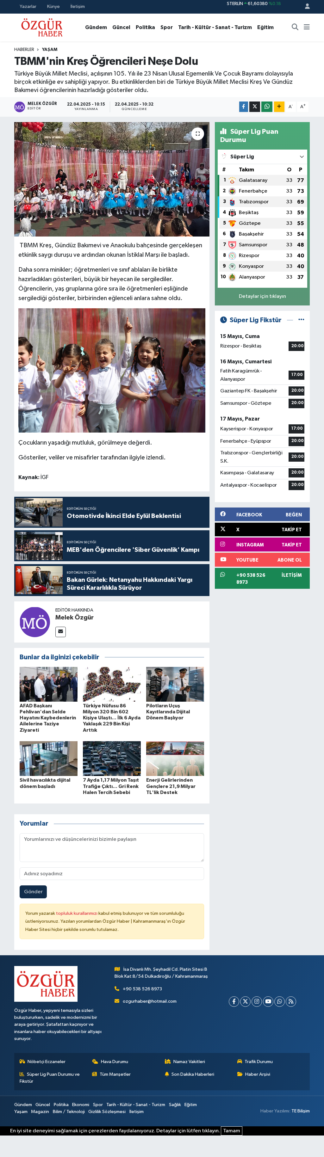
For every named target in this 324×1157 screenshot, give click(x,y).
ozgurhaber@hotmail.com (150, 1001)
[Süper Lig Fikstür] (301, 320)
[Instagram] (257, 1001)
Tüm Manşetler (115, 1074)
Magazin (40, 1111)
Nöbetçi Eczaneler (46, 1061)
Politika (145, 27)
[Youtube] (268, 1001)
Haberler (24, 49)
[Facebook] (234, 1001)
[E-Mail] (60, 632)
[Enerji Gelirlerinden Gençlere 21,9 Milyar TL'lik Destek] (175, 758)
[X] (245, 1001)
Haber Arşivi (257, 1074)
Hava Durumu (114, 1061)
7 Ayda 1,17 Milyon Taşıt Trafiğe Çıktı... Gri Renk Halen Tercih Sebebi (111, 786)
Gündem (96, 27)
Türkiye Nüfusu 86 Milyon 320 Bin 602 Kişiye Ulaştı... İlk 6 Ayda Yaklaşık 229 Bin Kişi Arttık (111, 718)
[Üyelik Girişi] (305, 7)
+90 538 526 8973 (142, 989)
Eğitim (265, 27)
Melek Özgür (74, 617)
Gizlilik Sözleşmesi (107, 1111)
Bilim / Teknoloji (69, 1111)
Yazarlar (28, 6)
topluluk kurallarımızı (77, 913)
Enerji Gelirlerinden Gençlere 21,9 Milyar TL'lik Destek (171, 786)
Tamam (231, 1131)
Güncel (121, 27)
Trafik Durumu (259, 1061)
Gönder (33, 892)
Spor (166, 27)
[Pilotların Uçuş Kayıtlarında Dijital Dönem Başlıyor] (175, 684)
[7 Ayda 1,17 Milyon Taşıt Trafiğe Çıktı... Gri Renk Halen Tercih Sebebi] (112, 758)
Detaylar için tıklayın (262, 296)
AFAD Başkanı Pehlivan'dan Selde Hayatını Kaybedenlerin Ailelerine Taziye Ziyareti (48, 718)
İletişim (78, 6)
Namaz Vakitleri (189, 1061)
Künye (53, 6)
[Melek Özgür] (35, 622)
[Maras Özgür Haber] (42, 27)
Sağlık (175, 1104)
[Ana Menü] (307, 27)
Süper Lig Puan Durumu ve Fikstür (50, 1078)
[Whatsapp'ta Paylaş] (266, 107)
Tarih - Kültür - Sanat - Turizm (215, 27)
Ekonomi (80, 1104)
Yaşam (49, 49)
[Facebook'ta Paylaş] (243, 107)
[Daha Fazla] (279, 107)
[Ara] (295, 27)
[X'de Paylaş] (254, 107)
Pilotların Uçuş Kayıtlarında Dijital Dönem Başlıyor (168, 711)
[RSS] (291, 1001)
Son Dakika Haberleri (192, 1074)
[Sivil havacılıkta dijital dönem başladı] (49, 758)
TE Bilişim (300, 1111)
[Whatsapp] (279, 1001)
